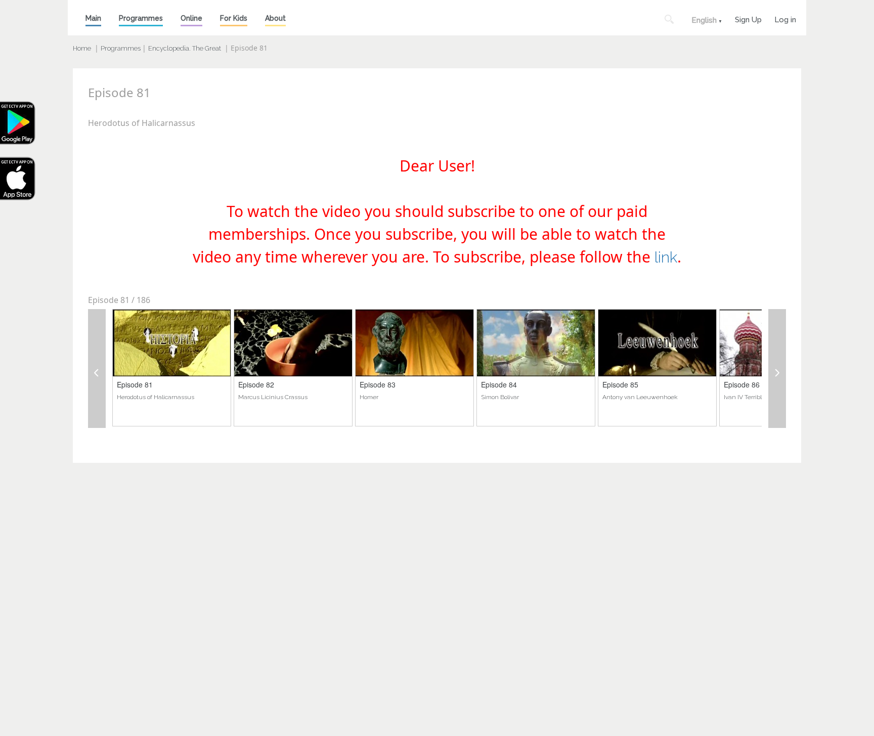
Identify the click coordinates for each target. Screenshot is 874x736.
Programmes (141, 18)
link (665, 257)
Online (191, 18)
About (275, 18)
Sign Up (748, 18)
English (704, 20)
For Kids (233, 18)
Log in (785, 18)
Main (93, 18)
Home (82, 48)
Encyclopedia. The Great (184, 48)
